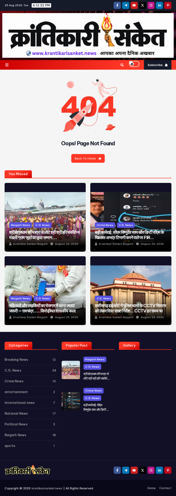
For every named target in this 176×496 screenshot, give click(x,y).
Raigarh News (20, 225)
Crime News (105, 225)
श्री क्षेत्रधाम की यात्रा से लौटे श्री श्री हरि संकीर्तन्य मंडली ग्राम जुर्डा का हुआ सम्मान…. (44, 234)
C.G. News (43, 225)
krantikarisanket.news (47, 488)
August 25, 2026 (66, 243)
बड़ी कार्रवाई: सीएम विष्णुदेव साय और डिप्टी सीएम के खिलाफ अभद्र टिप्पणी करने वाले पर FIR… (129, 234)
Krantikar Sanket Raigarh (30, 243)
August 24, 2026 (152, 317)
